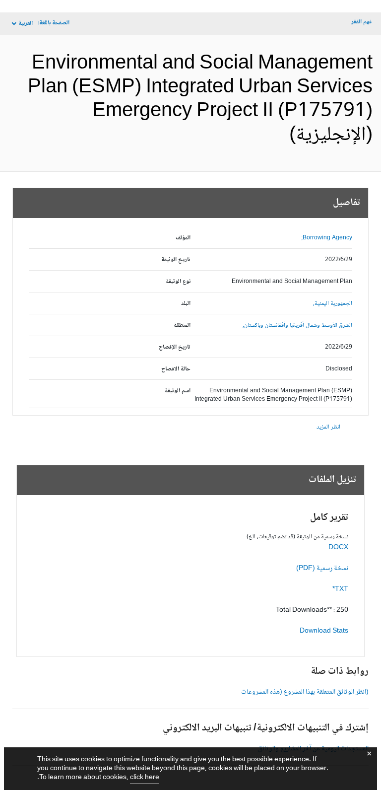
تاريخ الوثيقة (175, 260)
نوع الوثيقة (178, 282)
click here (144, 778)
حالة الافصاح (175, 369)
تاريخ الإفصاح (174, 347)
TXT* (340, 589)
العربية (25, 23)
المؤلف (183, 238)
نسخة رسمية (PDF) (322, 569)
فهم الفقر (361, 22)
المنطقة (182, 325)
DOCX (338, 548)
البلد (185, 303)
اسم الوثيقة (177, 391)
